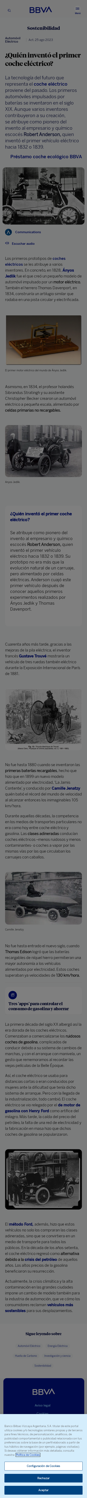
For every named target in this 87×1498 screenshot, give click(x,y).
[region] (43, 1456)
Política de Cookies (28, 1454)
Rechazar (43, 1478)
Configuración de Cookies (43, 1466)
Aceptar (43, 1490)
